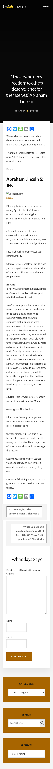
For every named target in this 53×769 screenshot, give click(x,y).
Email (9, 637)
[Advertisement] (26, 41)
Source (10, 198)
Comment (11, 574)
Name (9, 621)
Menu (46, 7)
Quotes (34, 111)
